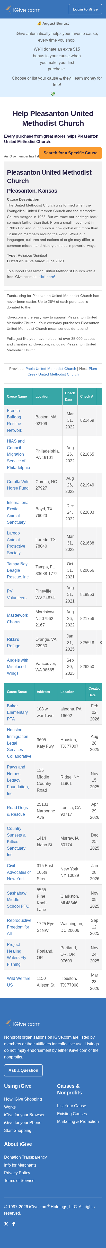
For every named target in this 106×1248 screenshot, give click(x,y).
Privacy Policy (17, 1173)
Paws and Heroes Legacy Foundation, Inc (18, 780)
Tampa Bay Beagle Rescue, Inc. (18, 570)
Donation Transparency (25, 1157)
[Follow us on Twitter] (6, 1224)
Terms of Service (19, 1180)
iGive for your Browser (24, 1115)
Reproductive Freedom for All (19, 927)
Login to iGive (85, 9)
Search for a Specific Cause (70, 153)
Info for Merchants (20, 1165)
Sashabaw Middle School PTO (18, 899)
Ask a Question (23, 1070)
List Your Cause (71, 1106)
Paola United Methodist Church (50, 369)
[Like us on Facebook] (13, 1224)
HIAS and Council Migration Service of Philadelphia (18, 454)
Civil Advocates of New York (19, 872)
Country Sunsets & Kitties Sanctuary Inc (16, 841)
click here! (47, 277)
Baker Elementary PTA (17, 712)
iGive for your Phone (22, 1122)
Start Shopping (17, 1130)
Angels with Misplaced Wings (17, 666)
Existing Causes (72, 1114)
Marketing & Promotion (78, 1121)
